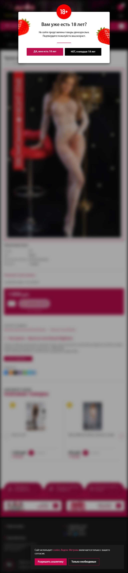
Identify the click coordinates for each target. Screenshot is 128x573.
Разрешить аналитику (51, 562)
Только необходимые (84, 562)
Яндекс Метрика (69, 550)
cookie (56, 550)
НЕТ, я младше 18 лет (83, 51)
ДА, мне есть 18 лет (45, 51)
